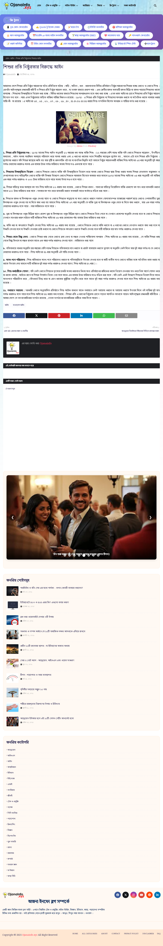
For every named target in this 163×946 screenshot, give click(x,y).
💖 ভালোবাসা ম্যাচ (112, 35)
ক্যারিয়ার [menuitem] (86, 5)
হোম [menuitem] (39, 5)
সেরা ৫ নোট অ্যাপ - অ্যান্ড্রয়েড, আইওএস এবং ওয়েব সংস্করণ (47, 660)
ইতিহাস (11, 773)
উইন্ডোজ (11, 778)
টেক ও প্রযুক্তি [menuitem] (51, 5)
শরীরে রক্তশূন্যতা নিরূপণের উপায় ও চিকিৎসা (40, 704)
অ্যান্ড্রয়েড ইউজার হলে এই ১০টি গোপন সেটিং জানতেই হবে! (47, 718)
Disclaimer (148, 933)
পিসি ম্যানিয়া (12, 813)
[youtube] (141, 895)
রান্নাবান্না (11, 853)
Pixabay (92, 146)
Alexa (79, 146)
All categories (89, 933)
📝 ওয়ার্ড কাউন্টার (14, 44)
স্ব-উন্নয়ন (11, 870)
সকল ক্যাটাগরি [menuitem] (130, 5)
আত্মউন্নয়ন (12, 767)
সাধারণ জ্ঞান (12, 864)
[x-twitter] (125, 895)
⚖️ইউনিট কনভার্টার (95, 27)
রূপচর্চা (10, 859)
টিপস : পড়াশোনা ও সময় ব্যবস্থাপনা (35, 675)
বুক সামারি (12, 841)
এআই (10, 784)
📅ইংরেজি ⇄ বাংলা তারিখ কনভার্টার (48, 35)
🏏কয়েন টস (73, 27)
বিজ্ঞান (10, 830)
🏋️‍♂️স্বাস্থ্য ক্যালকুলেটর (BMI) (84, 35)
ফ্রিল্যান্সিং (11, 824)
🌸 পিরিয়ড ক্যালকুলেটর (96, 44)
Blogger (51, 941)
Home (75, 933)
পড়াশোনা (11, 818)
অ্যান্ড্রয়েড (11, 750)
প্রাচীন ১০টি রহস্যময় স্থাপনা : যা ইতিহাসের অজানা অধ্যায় (45, 646)
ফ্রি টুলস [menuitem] (113, 5)
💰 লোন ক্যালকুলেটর (69, 44)
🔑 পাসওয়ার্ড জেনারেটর (139, 35)
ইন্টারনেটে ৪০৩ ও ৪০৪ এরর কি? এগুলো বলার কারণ (44, 602)
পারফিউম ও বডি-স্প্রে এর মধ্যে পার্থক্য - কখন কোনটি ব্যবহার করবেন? (51, 588)
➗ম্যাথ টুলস (149, 44)
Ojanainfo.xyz (29, 935)
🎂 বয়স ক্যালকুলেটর (15, 35)
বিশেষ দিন (12, 836)
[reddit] (149, 895)
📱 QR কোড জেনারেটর (17, 27)
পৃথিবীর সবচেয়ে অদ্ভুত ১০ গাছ (33, 689)
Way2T (26, 941)
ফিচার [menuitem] (99, 5)
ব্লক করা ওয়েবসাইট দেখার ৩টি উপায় (37, 617)
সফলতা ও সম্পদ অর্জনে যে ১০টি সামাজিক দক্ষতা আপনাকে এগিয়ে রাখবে (52, 631)
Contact (116, 933)
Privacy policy (131, 933)
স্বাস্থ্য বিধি (11, 876)
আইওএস (11, 755)
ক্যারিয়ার (11, 790)
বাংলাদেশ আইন (18, 305)
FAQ (159, 933)
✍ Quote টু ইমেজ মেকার (48, 27)
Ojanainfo (11, 74)
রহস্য (10, 847)
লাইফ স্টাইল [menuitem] (70, 5)
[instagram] (133, 895)
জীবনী (10, 796)
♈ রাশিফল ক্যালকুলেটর (122, 27)
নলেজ (10, 807)
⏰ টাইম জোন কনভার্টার (41, 44)
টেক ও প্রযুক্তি (13, 801)
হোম (7, 58)
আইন (12, 58)
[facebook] (117, 895)
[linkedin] (157, 895)
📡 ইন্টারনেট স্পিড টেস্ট (125, 44)
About (104, 933)
